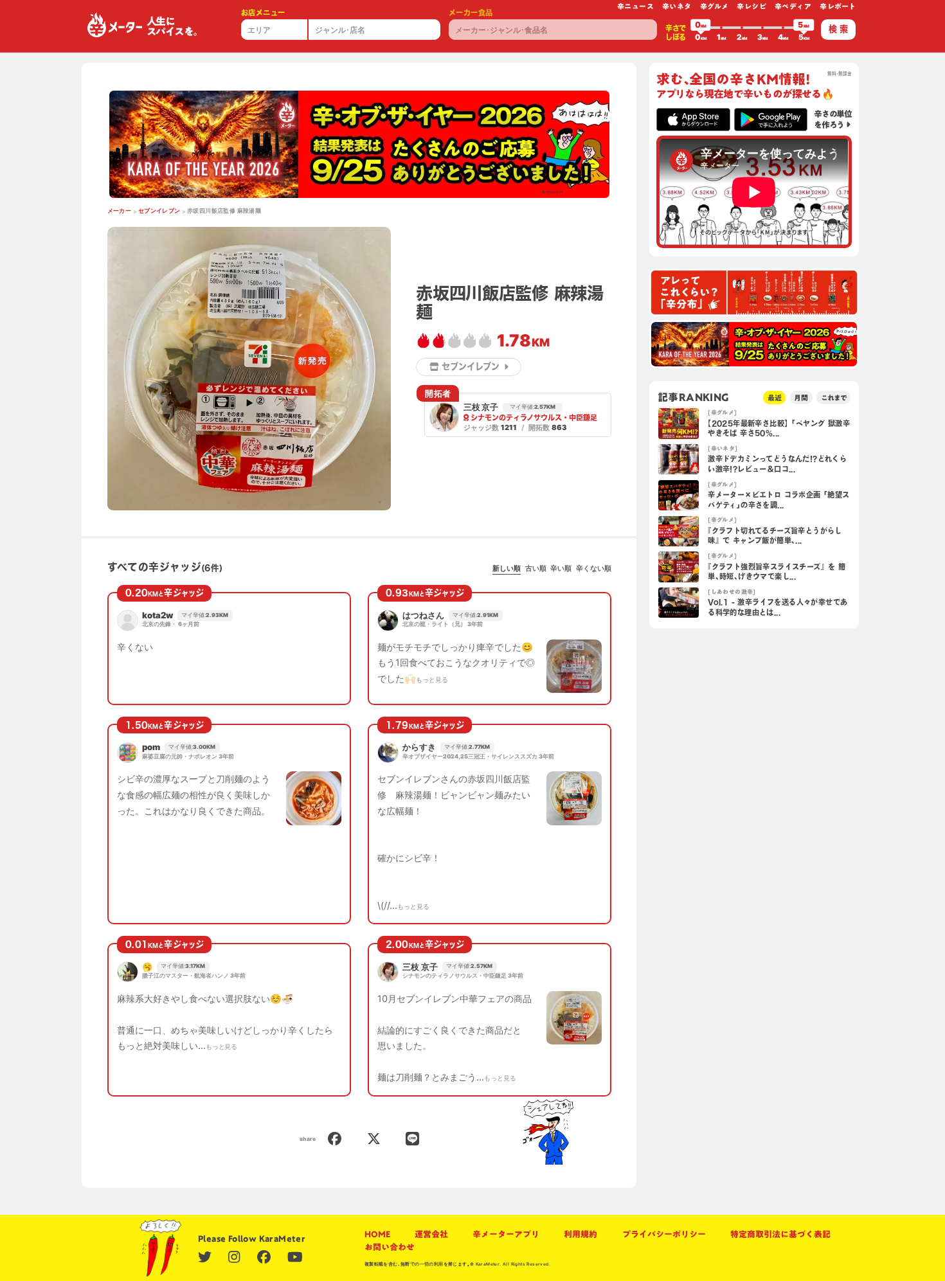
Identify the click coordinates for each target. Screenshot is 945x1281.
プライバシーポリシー (664, 1234)
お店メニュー (263, 12)
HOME (377, 1234)
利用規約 (580, 1234)
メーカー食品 (470, 12)
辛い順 (561, 568)
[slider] (700, 27)
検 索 (838, 28)
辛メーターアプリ (506, 1234)
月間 (801, 397)
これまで (834, 397)
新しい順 (506, 568)
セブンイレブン (159, 211)
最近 (775, 397)
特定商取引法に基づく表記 (780, 1234)
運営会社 (431, 1234)
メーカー (119, 211)
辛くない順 (593, 568)
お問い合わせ (389, 1246)
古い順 (535, 568)
